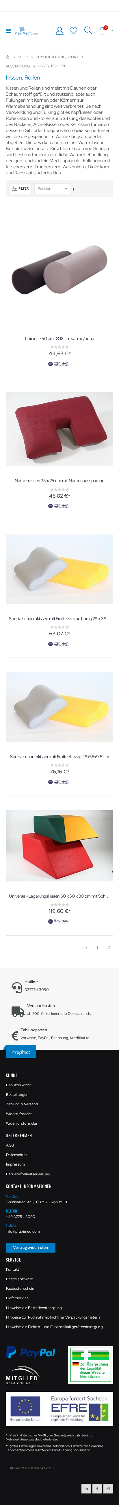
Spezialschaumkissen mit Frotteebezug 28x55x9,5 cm (59, 757)
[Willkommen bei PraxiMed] (26, 30)
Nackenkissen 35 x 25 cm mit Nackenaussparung (59, 481)
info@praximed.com (23, 1231)
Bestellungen (17, 1094)
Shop (23, 57)
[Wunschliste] (73, 31)
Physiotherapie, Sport (57, 57)
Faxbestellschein (20, 1288)
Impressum (15, 1164)
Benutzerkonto (18, 1085)
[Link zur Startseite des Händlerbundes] (23, 1374)
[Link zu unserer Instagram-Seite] (108, 1488)
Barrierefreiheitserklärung (28, 1174)
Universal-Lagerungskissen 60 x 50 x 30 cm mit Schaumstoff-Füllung (59, 896)
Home (8, 57)
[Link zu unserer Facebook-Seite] (97, 1488)
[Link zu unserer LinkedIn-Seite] (86, 1488)
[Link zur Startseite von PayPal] (34, 1355)
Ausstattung (18, 66)
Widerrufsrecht (19, 1113)
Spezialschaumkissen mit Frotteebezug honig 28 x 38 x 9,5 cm (59, 619)
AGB (10, 1145)
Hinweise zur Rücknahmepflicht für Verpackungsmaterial (53, 1317)
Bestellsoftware (19, 1278)
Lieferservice (17, 1298)
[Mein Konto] (59, 31)
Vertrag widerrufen (30, 1247)
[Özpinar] (59, 364)
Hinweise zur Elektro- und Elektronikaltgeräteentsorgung (54, 1326)
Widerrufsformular (22, 1123)
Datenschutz (16, 1154)
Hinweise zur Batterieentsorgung (34, 1307)
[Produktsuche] (88, 30)
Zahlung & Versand (22, 1104)
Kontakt (12, 1269)
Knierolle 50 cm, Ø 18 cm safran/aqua (59, 338)
